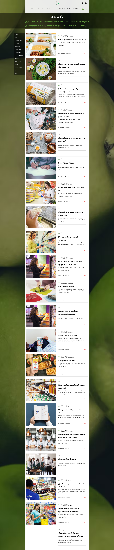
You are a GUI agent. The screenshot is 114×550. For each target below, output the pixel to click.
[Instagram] (86, 3)
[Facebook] (82, 3)
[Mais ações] (85, 36)
